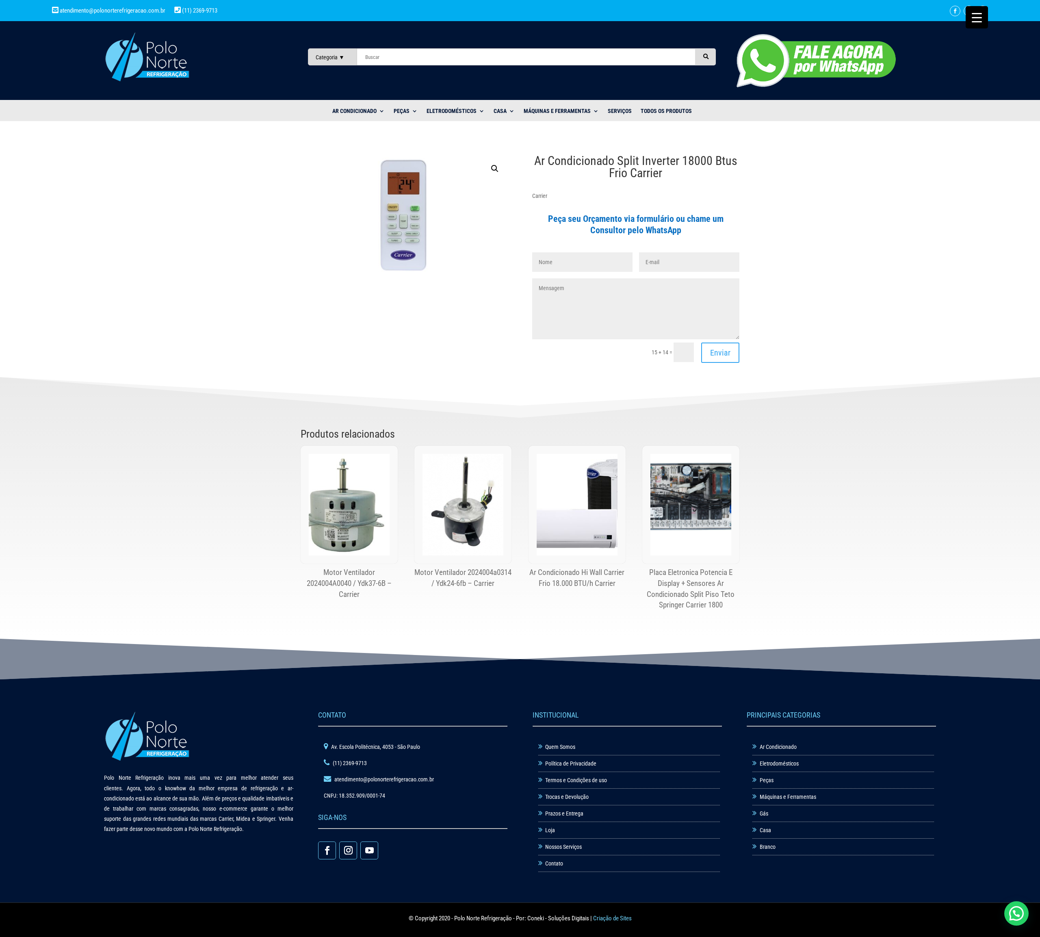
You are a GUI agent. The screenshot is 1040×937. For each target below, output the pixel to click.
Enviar (720, 353)
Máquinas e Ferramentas (557, 111)
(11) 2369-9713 (199, 10)
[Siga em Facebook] (955, 11)
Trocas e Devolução (567, 797)
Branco (768, 847)
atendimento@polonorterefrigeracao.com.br (112, 10)
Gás (764, 813)
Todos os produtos (666, 111)
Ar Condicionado (778, 747)
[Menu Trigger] (977, 17)
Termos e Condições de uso (576, 780)
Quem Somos (560, 747)
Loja (550, 830)
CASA (500, 111)
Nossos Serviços (563, 847)
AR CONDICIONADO (354, 111)
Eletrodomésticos (452, 111)
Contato (554, 863)
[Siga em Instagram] (348, 850)
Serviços (620, 111)
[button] (495, 168)
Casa (765, 830)
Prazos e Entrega (564, 813)
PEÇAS (402, 111)
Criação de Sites (612, 918)
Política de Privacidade (570, 763)
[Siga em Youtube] (369, 850)
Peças (767, 780)
